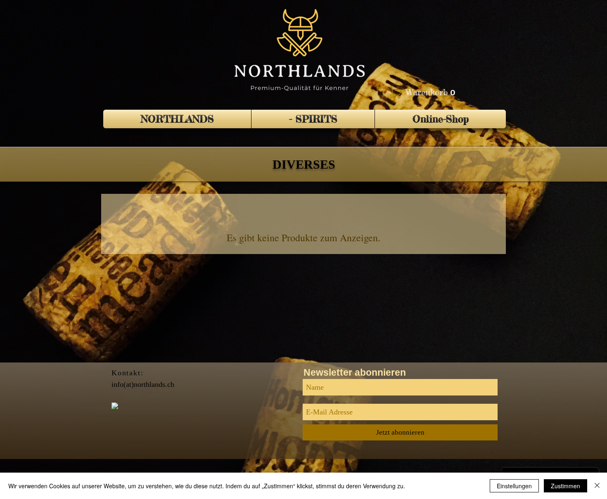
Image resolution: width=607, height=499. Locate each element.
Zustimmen (565, 486)
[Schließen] (597, 485)
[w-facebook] (114, 405)
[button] (424, 93)
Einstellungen (514, 486)
